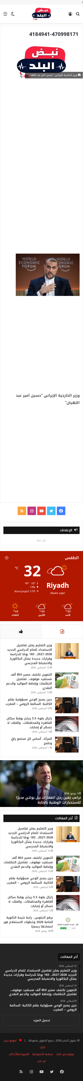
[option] (41, 783)
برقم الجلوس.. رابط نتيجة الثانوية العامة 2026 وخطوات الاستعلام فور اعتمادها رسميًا (28, 922)
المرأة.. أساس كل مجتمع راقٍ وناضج (31, 741)
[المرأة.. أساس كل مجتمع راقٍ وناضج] (67, 745)
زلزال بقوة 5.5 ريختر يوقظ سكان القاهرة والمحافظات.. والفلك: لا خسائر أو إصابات (29, 723)
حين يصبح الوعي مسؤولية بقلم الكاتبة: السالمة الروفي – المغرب (29, 702)
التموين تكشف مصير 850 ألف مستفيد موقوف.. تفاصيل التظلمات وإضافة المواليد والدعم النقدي (29, 681)
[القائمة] (5, 15)
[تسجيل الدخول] (70, 15)
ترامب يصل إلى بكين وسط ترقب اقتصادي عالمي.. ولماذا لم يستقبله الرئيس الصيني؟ (42, 799)
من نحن (41, 1061)
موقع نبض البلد (65, 1054)
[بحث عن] (78, 15)
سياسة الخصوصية (42, 1054)
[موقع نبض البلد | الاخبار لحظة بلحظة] (41, 13)
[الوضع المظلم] (13, 15)
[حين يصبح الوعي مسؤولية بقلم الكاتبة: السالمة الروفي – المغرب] (67, 705)
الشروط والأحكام (19, 1054)
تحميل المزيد (41, 1020)
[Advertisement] (41, 125)
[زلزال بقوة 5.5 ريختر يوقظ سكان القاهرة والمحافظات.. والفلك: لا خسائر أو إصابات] (67, 724)
